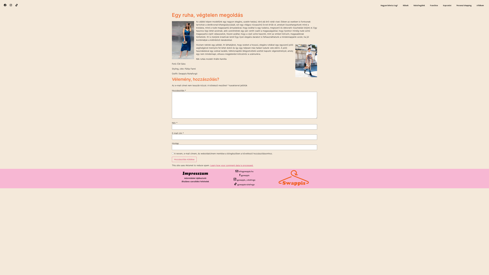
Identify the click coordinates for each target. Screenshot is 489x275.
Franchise (434, 5)
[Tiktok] (16, 5)
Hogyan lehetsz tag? (389, 5)
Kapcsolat (447, 5)
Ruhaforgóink (419, 5)
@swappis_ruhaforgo (245, 180)
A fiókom (480, 5)
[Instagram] (10, 5)
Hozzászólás (179, 91)
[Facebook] (5, 5)
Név (174, 123)
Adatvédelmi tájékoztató (195, 178)
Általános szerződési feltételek (195, 182)
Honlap (175, 143)
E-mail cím (178, 133)
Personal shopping (464, 5)
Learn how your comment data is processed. (231, 165)
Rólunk (406, 5)
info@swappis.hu (245, 171)
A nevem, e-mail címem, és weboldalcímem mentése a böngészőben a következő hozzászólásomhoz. (223, 154)
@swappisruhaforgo (246, 185)
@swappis (245, 175)
